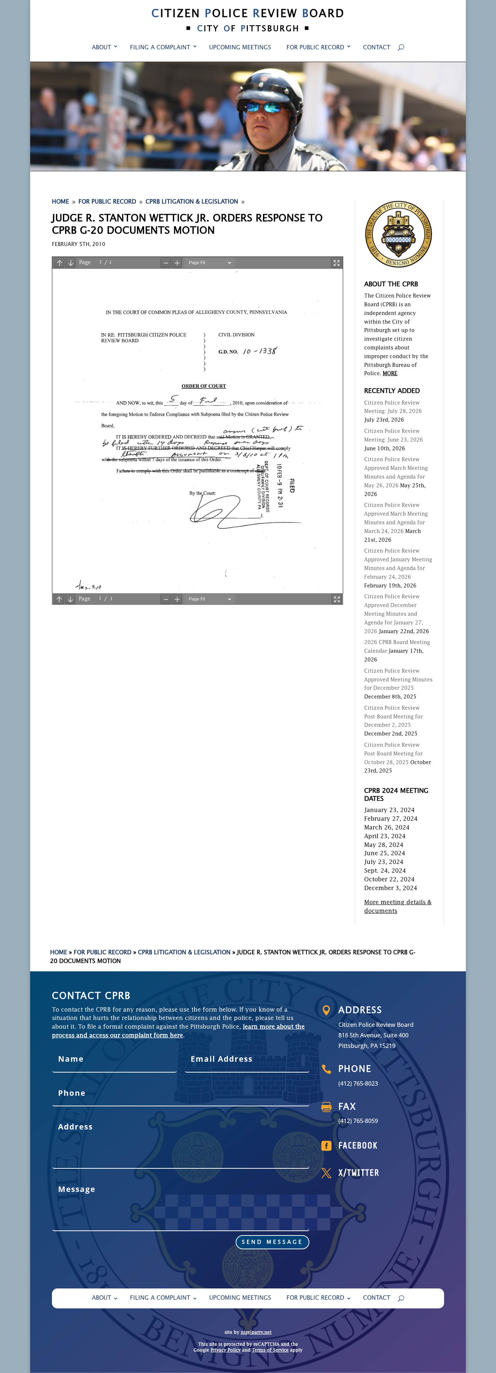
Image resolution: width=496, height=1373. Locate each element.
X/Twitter (358, 1173)
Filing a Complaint (160, 48)
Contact (376, 48)
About (101, 48)
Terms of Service (270, 1350)
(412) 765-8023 (358, 1083)
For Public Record (315, 48)
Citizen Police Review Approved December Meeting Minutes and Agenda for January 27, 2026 (393, 614)
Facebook (358, 1146)
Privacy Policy (226, 1350)
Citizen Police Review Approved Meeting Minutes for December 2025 (398, 680)
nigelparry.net (256, 1333)
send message (272, 1242)
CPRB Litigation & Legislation (184, 953)
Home (58, 953)
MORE (390, 373)
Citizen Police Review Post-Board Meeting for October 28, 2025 (393, 754)
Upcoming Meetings (240, 48)
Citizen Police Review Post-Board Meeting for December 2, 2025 (393, 717)
